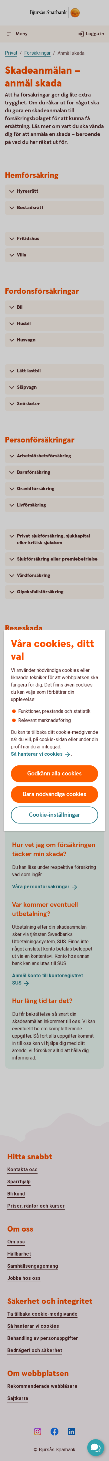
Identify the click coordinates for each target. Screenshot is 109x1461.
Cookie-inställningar (54, 815)
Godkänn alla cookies (54, 773)
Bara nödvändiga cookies (54, 794)
